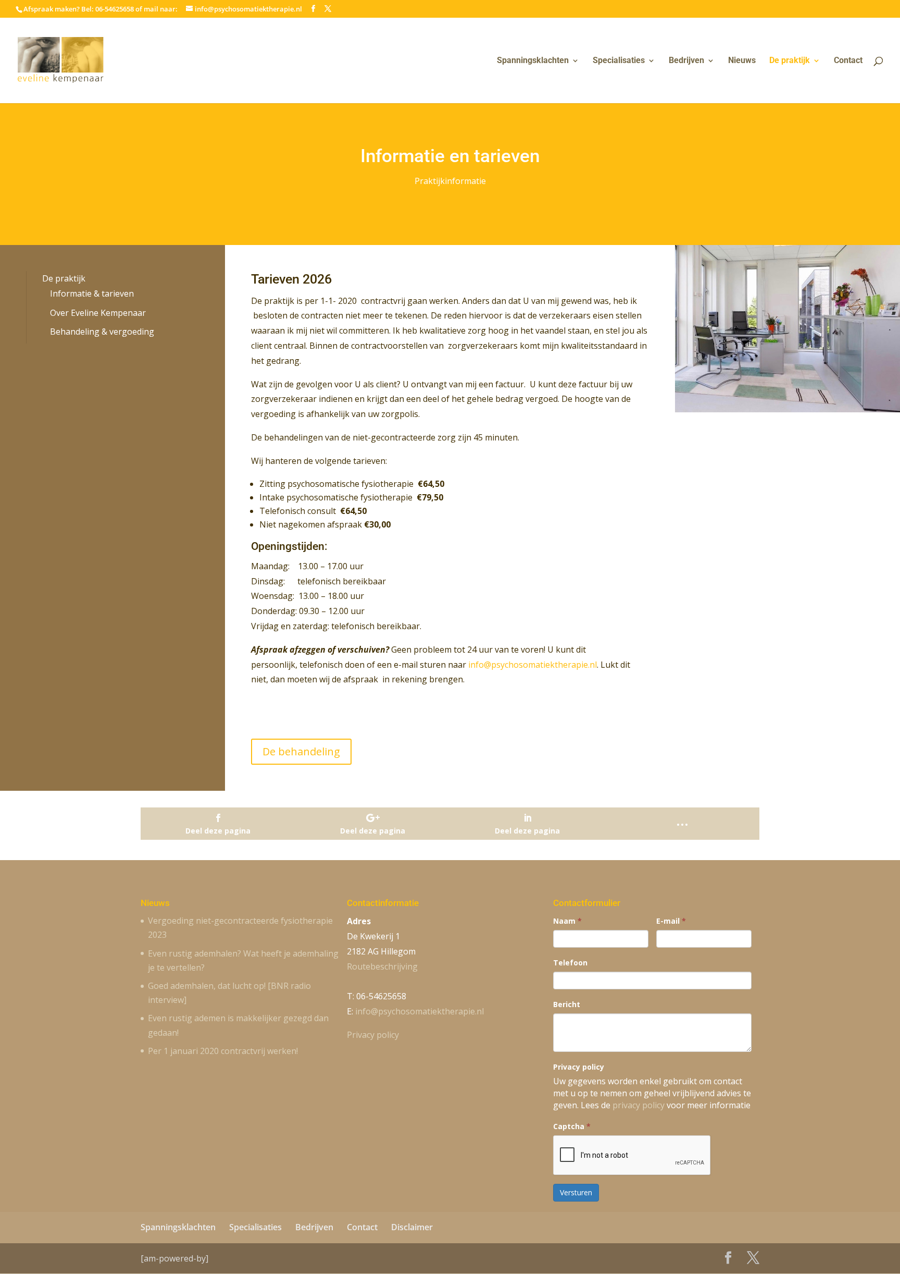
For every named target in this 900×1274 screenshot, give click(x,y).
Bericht (566, 1004)
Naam (567, 921)
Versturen (576, 1192)
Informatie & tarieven (92, 293)
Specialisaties (619, 61)
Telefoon (570, 962)
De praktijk (789, 61)
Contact (848, 61)
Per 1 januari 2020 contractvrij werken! (223, 1051)
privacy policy (638, 1105)
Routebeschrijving (382, 966)
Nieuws (742, 61)
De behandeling (301, 751)
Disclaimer (412, 1227)
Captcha (572, 1126)
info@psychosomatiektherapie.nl (532, 664)
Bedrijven (686, 61)
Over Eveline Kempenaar (98, 312)
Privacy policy (373, 1034)
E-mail (671, 921)
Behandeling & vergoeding (102, 331)
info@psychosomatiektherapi (419, 1011)
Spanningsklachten (533, 61)
